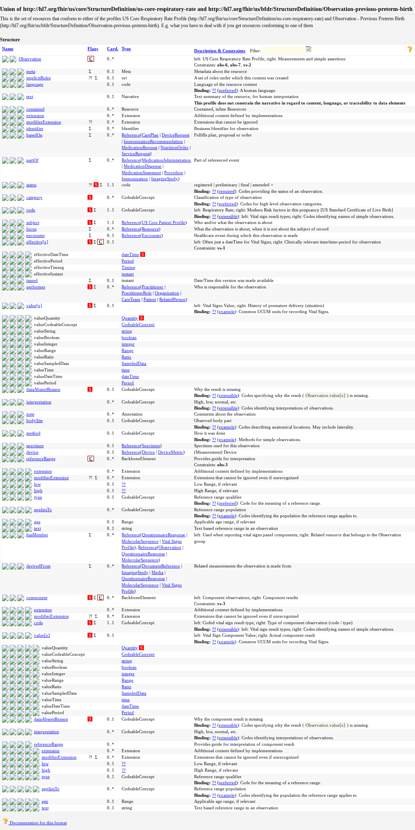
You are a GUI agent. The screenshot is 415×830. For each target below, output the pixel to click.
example (227, 311)
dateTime (130, 254)
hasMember (37, 534)
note (30, 414)
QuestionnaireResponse (163, 534)
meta (30, 71)
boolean (129, 337)
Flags (93, 48)
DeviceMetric (170, 452)
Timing (128, 267)
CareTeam (131, 299)
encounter (35, 235)
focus (31, 228)
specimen (35, 445)
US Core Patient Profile (163, 222)
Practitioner (152, 286)
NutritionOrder (174, 147)
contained (35, 109)
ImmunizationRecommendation (153, 141)
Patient (149, 299)
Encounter (151, 235)
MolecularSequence (140, 541)
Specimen (151, 445)
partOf (32, 160)
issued (32, 280)
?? (214, 90)
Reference (131, 134)
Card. (112, 48)
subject (32, 222)
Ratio (126, 356)
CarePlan (150, 134)
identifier (34, 128)
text (29, 96)
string (127, 331)
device (32, 452)
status (31, 184)
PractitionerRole (137, 292)
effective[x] (37, 241)
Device (148, 452)
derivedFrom (38, 565)
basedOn (34, 134)
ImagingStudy (164, 178)
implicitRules (38, 77)
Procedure (173, 172)
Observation (30, 58)
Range (127, 350)
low (37, 484)
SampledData (134, 363)
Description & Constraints (219, 50)
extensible (228, 216)
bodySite (34, 420)
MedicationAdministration (166, 160)
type (38, 497)
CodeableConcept (138, 324)
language (34, 84)
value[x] (34, 305)
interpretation (38, 401)
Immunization (135, 178)
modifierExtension (43, 121)
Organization (167, 292)
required (227, 191)
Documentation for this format (38, 822)
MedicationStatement (141, 172)
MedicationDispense (142, 166)
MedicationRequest (139, 147)
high (38, 490)
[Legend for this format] (409, 50)
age (37, 521)
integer (128, 343)
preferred (227, 90)
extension (35, 115)
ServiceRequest (136, 153)
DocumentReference (161, 565)
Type (126, 48)
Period (128, 260)
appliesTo (43, 509)
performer (35, 286)
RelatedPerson (172, 299)
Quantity (130, 318)
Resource (150, 228)
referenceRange (41, 458)
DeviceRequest (175, 134)
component (36, 597)
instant (128, 273)
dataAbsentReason (43, 389)
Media (157, 572)
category (34, 197)
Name (7, 48)
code (30, 209)
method (33, 433)
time (126, 369)
